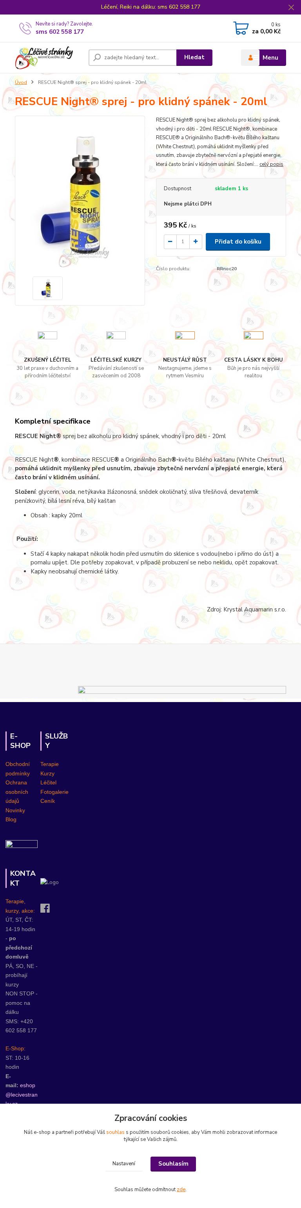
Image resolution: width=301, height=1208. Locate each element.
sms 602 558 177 (60, 32)
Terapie (49, 764)
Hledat (194, 57)
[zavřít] (291, 8)
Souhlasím (173, 1164)
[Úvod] (49, 57)
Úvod (21, 82)
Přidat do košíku (238, 242)
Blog (10, 819)
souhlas (115, 1132)
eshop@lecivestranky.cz (21, 1094)
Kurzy (47, 773)
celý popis (271, 164)
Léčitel (48, 782)
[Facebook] (48, 910)
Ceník (47, 801)
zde (181, 1189)
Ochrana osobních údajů (16, 791)
